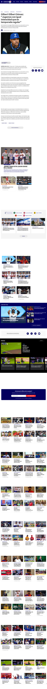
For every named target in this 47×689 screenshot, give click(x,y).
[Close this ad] (46, 683)
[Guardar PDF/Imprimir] (46, 16)
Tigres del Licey (6, 11)
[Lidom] (7, 1)
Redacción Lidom (6, 30)
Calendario (26, 1)
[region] (23, 7)
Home (14, 1)
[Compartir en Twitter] (46, 8)
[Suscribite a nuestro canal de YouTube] (42, 70)
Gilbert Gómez (12, 11)
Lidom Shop (35, 1)
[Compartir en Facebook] (46, 5)
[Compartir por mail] (46, 14)
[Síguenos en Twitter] (36, 70)
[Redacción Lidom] (2, 30)
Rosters (21, 1)
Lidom (2, 11)
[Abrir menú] (2, 2)
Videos (30, 1)
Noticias (17, 1)
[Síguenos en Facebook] (33, 70)
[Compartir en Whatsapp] (46, 11)
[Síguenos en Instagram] (39, 70)
